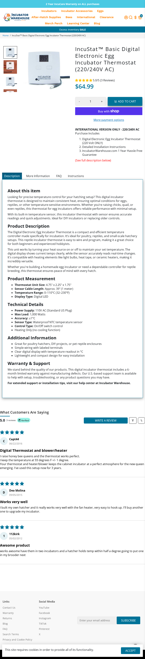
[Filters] (133, 420)
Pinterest (44, 629)
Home (6, 35)
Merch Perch (53, 23)
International (86, 17)
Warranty (8, 613)
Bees (69, 17)
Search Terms (11, 634)
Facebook (44, 613)
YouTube (44, 607)
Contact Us (9, 607)
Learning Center (78, 23)
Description (12, 176)
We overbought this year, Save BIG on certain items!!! (72, 30)
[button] (84, 80)
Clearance (107, 17)
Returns (7, 618)
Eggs (100, 11)
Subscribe (128, 620)
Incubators (49, 11)
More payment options (109, 120)
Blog (97, 23)
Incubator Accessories (77, 11)
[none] (10, 52)
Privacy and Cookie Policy (17, 639)
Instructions (76, 176)
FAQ (59, 176)
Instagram (45, 618)
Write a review (106, 420)
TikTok (42, 623)
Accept (130, 651)
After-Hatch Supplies (46, 17)
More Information (38, 176)
